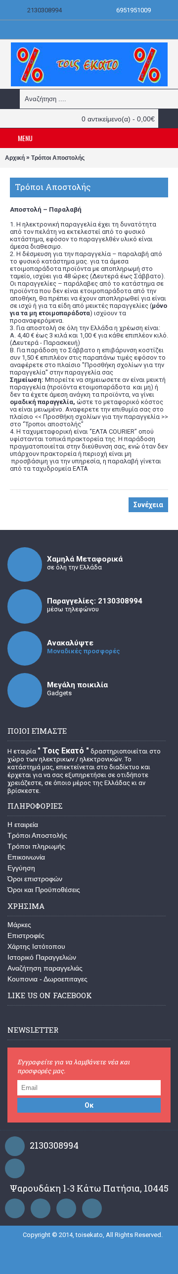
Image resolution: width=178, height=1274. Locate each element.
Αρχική (15, 157)
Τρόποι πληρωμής (36, 846)
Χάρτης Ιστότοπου (36, 946)
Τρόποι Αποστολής (58, 157)
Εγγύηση (21, 868)
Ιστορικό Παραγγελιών (41, 957)
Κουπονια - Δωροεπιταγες (47, 979)
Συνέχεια (148, 505)
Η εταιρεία (22, 824)
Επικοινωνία (26, 857)
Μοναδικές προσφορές (83, 651)
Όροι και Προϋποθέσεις (43, 890)
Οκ (89, 1105)
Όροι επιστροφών (34, 879)
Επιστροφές (25, 935)
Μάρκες (19, 925)
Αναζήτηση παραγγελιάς (45, 968)
